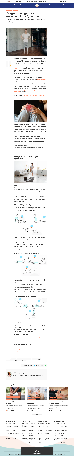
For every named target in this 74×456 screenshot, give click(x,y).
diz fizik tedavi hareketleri (12, 360)
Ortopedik (9, 397)
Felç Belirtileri (8, 432)
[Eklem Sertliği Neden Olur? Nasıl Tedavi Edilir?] (15, 393)
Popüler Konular (16, 397)
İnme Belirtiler (15, 427)
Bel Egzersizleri (18, 351)
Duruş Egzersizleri (19, 347)
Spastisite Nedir (41, 441)
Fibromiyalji (17, 396)
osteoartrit (17, 68)
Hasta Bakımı (8, 423)
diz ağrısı (13, 359)
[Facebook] (7, 62)
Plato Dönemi (24, 435)
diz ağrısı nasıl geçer (36, 359)
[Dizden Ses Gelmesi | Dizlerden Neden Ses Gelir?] (58, 393)
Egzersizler (15, 10)
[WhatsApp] (7, 65)
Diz (10, 10)
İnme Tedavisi (15, 426)
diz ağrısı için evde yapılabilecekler (24, 359)
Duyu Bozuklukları (25, 439)
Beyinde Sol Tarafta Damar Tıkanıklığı (32, 438)
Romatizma (9, 399)
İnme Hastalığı (57, 433)
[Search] (67, 1)
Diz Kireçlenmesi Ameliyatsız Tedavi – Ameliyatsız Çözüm (29, 337)
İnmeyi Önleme (41, 423)
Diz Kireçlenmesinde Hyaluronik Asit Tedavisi (25, 339)
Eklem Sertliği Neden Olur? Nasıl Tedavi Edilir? (15, 402)
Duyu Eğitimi (40, 433)
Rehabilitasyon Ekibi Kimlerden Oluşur (64, 432)
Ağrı (7, 10)
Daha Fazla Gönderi (42, 370)
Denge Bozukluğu (9, 433)
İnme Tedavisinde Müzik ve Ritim (64, 437)
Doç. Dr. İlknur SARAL (18, 371)
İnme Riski (31, 435)
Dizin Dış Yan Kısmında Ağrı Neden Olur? (35, 402)
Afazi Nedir (40, 430)
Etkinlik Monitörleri (64, 442)
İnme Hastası (40, 432)
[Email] (10, 65)
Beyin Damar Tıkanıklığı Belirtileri (47, 438)
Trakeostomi (15, 434)
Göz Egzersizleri (32, 423)
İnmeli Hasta (8, 425)
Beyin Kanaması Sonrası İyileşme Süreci (57, 425)
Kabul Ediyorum (37, 453)
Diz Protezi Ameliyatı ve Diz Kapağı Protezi (25, 341)
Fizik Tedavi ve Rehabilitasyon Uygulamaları (64, 428)
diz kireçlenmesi (22, 360)
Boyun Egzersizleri (19, 349)
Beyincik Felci (47, 429)
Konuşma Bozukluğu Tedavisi (8, 438)
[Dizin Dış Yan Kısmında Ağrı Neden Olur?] (37, 393)
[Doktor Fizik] (9, 2)
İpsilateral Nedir (41, 439)
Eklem (12, 396)
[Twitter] (10, 62)
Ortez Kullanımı (32, 427)
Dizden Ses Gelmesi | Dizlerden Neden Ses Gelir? (58, 402)
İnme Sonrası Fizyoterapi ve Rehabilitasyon (57, 440)
